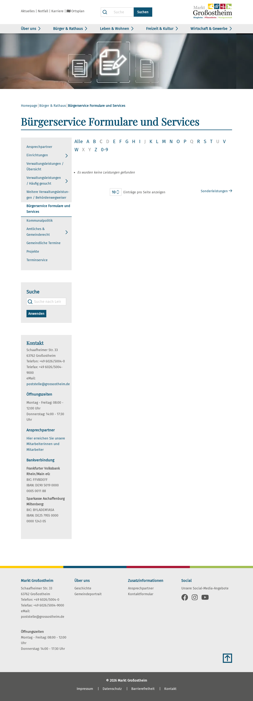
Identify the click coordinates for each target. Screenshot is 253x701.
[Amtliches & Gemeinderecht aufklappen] (66, 232)
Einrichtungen (37, 155)
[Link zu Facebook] (184, 599)
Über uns (28, 28)
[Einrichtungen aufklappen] (66, 155)
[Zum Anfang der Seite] (227, 658)
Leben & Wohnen (114, 28)
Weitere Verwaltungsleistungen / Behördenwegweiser (47, 195)
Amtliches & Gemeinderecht (38, 232)
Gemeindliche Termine (43, 243)
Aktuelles (28, 11)
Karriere (57, 11)
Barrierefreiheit (143, 689)
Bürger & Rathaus (68, 28)
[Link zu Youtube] (205, 599)
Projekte (32, 251)
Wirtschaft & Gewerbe (209, 28)
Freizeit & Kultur (160, 28)
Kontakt (170, 689)
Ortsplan (77, 11)
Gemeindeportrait (88, 594)
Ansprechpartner (39, 147)
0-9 (104, 150)
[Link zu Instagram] (195, 599)
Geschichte (82, 588)
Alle (78, 141)
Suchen (143, 12)
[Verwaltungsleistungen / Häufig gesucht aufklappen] (66, 181)
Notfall (43, 11)
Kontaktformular (140, 594)
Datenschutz (112, 689)
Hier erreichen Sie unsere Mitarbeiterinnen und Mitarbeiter (45, 444)
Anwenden (36, 314)
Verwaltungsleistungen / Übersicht (45, 166)
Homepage (29, 106)
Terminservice (37, 260)
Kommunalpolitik (39, 221)
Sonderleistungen (214, 191)
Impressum (85, 689)
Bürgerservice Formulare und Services (48, 209)
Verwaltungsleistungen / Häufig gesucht (43, 181)
